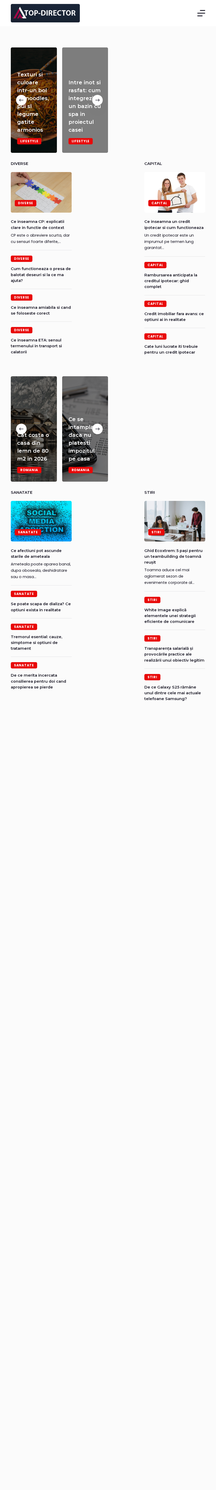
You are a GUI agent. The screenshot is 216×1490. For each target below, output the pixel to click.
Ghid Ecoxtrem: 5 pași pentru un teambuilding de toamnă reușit (173, 556)
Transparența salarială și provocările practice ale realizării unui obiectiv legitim (174, 654)
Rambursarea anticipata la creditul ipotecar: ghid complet (170, 281)
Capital (159, 203)
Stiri (156, 532)
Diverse (25, 203)
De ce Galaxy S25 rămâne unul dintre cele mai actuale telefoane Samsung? (172, 693)
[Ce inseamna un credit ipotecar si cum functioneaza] (174, 192)
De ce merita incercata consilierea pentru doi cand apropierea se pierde (38, 681)
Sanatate (28, 532)
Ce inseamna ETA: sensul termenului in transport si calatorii (36, 346)
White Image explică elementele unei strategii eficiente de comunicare (170, 616)
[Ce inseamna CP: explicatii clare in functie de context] (41, 192)
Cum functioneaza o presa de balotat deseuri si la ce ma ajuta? (41, 274)
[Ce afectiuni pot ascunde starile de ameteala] (41, 521)
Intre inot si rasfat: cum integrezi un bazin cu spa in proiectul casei (84, 106)
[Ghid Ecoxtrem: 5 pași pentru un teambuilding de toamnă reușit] (174, 521)
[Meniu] (201, 13)
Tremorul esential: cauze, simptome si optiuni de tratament (36, 642)
